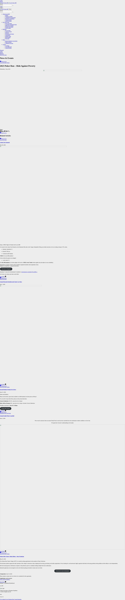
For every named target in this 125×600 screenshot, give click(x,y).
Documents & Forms (9, 34)
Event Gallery (8, 28)
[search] (12, 5)
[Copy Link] (9, 131)
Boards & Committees (9, 18)
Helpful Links (8, 36)
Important (2, 413)
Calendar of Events (9, 43)
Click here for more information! (62, 570)
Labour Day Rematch (5, 142)
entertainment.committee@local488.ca (29, 272)
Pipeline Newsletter (9, 27)
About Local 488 (6, 14)
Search (1, 1)
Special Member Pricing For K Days (8, 389)
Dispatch (7, 32)
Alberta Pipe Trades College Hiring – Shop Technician (12, 556)
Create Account (8, 31)
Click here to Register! (6, 269)
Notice (8, 62)
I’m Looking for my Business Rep (7, 599)
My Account (7, 30)
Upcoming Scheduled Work (11, 24)
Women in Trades (8, 16)
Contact (4, 44)
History (6, 15)
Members (4, 29)
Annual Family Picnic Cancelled (7, 415)
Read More (2, 276)
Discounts (7, 38)
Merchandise (7, 37)
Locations (7, 45)
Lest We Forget (8, 21)
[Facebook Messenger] (5, 131)
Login (1, 0)
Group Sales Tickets (5, 408)
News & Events (6, 22)
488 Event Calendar (9, 25)
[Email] (7, 131)
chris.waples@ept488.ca (5, 579)
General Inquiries (17, 599)
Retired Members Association (11, 41)
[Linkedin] (3, 131)
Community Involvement (10, 17)
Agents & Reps (8, 19)
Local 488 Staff (8, 46)
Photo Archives (8, 42)
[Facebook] (1, 131)
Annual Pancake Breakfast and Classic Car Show (11, 281)
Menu (2, 7)
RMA (4, 39)
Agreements (7, 35)
